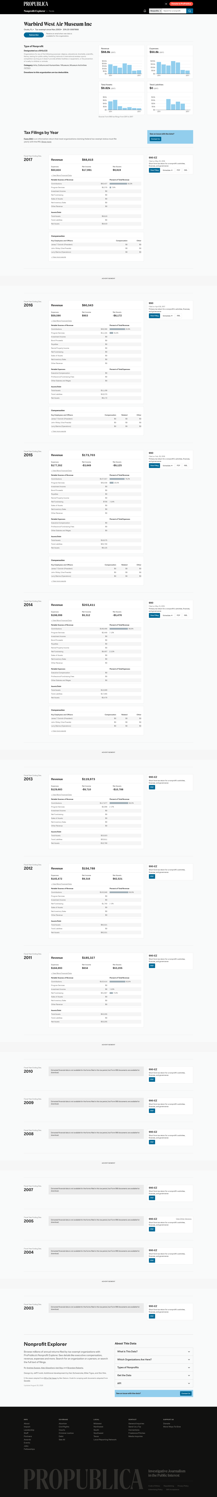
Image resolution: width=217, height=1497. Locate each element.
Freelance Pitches (136, 1433)
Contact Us (155, 139)
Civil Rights (64, 1426)
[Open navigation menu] (166, 4)
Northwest (98, 1426)
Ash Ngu (59, 1368)
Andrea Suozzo (33, 1368)
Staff (26, 1433)
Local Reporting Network (105, 1439)
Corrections (133, 1430)
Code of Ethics (154, 1486)
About (27, 1423)
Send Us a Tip (134, 1426)
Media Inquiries (135, 1436)
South (96, 1430)
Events (27, 1443)
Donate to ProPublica (181, 4)
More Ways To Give (172, 1426)
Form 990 (28, 139)
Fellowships (29, 1449)
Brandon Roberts (75, 1368)
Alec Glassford (48, 1368)
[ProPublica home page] (83, 1479)
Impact (27, 1426)
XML (185, 170)
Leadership (29, 1430)
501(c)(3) (43, 50)
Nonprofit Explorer (34, 11)
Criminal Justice (66, 1433)
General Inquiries (136, 1423)
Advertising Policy (155, 1489)
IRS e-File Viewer (50, 1378)
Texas (96, 1436)
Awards (27, 1439)
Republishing (169, 1486)
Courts (62, 1430)
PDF (178, 170)
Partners (28, 1436)
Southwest (98, 1433)
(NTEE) (27, 68)
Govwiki (27, 1381)
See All (62, 1439)
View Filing (154, 170)
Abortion (63, 1423)
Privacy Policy (183, 1486)
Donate (166, 1423)
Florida (51, 11)
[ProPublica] (36, 4)
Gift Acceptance (172, 1489)
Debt (61, 1436)
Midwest (98, 1423)
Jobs (26, 1446)
